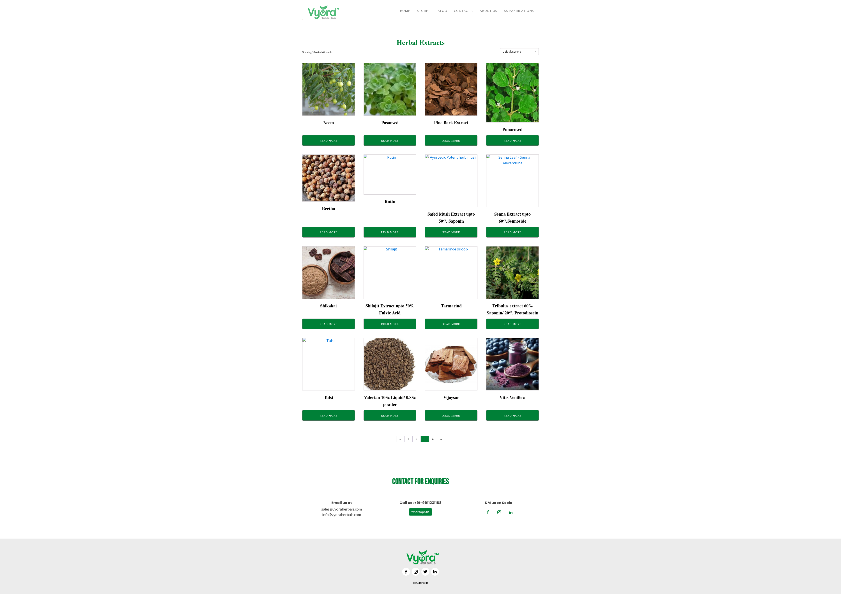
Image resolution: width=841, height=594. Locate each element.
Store (422, 11)
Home (405, 11)
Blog (442, 11)
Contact (462, 11)
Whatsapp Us (420, 512)
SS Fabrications (519, 11)
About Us (488, 11)
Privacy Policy (420, 583)
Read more (328, 140)
